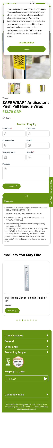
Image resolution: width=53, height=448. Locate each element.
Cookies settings (26, 42)
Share (8, 118)
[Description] (26, 195)
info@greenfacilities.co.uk (26, 409)
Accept (26, 49)
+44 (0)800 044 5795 (39, 407)
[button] (17, 320)
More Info (11, 311)
